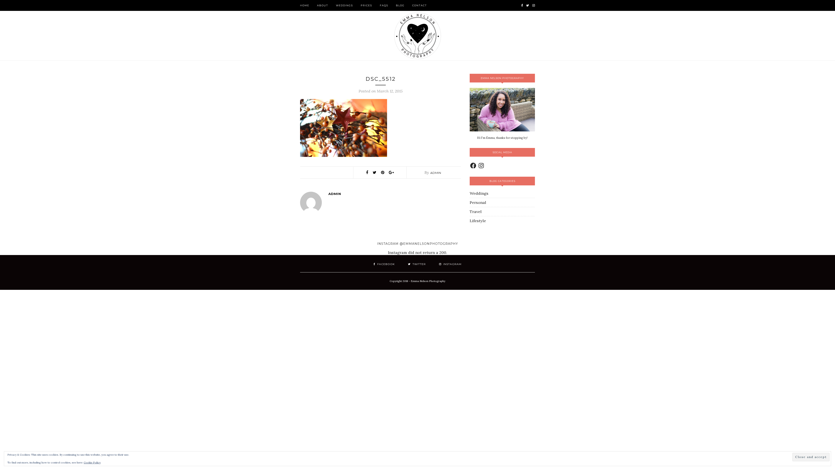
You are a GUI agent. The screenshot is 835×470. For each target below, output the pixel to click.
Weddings (344, 5)
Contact (419, 5)
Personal (478, 202)
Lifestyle (478, 220)
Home (304, 5)
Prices (366, 5)
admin (435, 173)
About (322, 5)
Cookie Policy (92, 462)
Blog (400, 5)
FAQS (384, 5)
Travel (476, 211)
